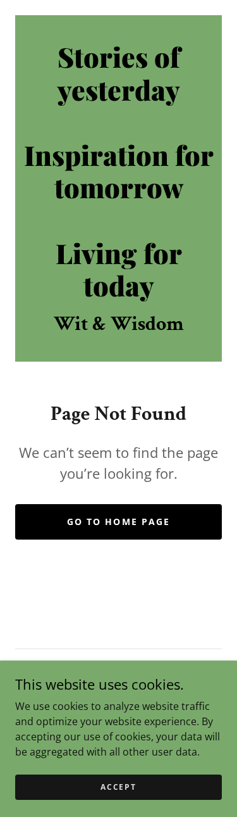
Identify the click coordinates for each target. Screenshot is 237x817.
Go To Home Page (118, 522)
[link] (118, 171)
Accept (118, 787)
